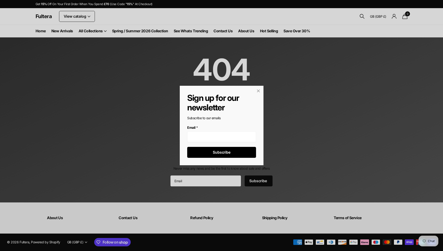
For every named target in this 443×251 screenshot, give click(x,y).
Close (258, 91)
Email (192, 127)
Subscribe (221, 152)
